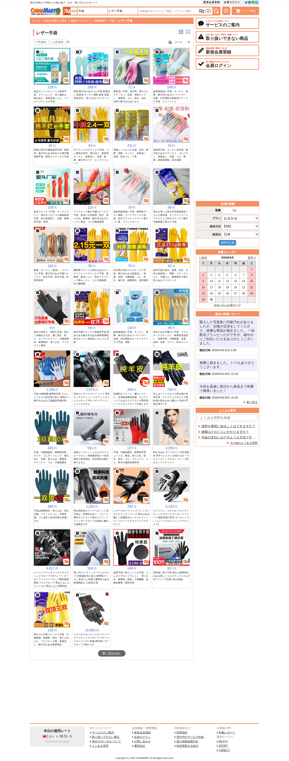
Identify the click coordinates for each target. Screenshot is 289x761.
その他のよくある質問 (243, 443)
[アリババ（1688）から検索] (74, 11)
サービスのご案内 (103, 732)
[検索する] (216, 11)
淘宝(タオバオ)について (106, 741)
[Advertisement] (112, 691)
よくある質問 (100, 745)
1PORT (223, 745)
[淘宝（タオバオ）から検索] (66, 11)
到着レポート (227, 732)
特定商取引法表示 (187, 745)
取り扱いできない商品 (105, 737)
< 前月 (203, 257)
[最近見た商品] (226, 11)
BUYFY (223, 741)
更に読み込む (111, 653)
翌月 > (252, 257)
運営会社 (139, 745)
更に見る (251, 402)
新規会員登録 (212, 2)
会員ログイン (232, 2)
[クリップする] (37, 51)
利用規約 (181, 732)
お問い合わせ (142, 741)
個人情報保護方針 (187, 741)
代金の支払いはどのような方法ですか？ (228, 437)
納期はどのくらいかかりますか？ (225, 432)
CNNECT (224, 750)
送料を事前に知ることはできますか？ (228, 426)
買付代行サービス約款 (190, 737)
